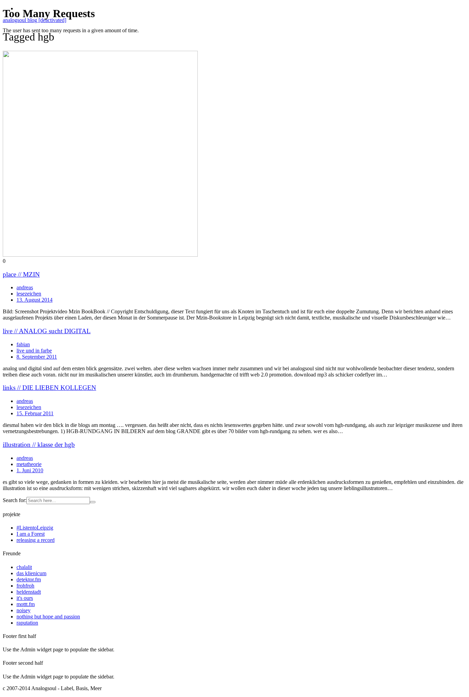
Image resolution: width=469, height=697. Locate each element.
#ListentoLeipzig (34, 528)
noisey (23, 610)
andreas (24, 287)
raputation (27, 623)
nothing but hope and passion (48, 616)
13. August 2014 (34, 300)
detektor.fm (28, 579)
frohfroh (25, 586)
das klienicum (31, 573)
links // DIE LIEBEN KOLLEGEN (49, 387)
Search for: (14, 500)
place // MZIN (21, 274)
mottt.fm (25, 604)
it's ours (24, 598)
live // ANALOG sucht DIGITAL (47, 331)
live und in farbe (34, 350)
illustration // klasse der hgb (39, 444)
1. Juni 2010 (29, 470)
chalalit (24, 567)
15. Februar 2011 (35, 413)
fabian (23, 344)
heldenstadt (28, 592)
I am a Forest (30, 534)
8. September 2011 (36, 357)
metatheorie (29, 464)
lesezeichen (28, 294)
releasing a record (35, 540)
